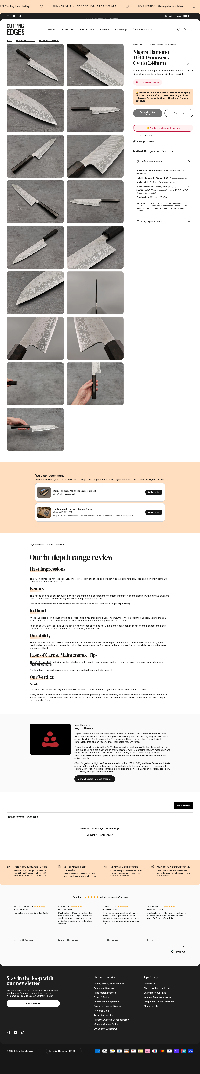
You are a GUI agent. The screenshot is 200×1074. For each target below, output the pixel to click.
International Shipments (106, 1001)
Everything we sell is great (108, 1006)
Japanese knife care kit (99, 670)
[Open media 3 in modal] (35, 110)
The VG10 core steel (40, 662)
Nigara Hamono (139, 45)
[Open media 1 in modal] (35, 65)
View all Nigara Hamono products (94, 779)
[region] (100, 924)
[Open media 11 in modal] (35, 292)
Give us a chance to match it (126, 872)
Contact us (149, 983)
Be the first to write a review (100, 834)
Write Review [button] (183, 805)
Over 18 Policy (101, 997)
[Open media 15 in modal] (35, 383)
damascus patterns (148, 752)
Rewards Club (101, 1010)
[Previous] (66, 16)
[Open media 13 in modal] (35, 338)
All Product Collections (25, 41)
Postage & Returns (145, 141)
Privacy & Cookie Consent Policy (111, 1019)
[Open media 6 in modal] (95, 156)
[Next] (134, 16)
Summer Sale (39, 6)
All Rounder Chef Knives (49, 41)
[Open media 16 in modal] (95, 383)
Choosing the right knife (157, 988)
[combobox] (179, 16)
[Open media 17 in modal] (35, 429)
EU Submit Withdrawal (106, 1028)
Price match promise (105, 992)
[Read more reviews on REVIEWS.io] (179, 951)
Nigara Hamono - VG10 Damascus (164, 45)
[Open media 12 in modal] (95, 292)
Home (9, 41)
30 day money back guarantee (79, 875)
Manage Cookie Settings (107, 1024)
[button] (100, 834)
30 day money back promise (109, 983)
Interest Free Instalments (157, 997)
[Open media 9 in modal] (35, 247)
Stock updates (151, 1006)
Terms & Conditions (104, 1015)
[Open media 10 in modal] (95, 247)
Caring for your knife (155, 992)
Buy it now (179, 113)
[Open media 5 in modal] (35, 156)
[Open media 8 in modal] (95, 201)
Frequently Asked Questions (159, 1001)
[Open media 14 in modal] (95, 338)
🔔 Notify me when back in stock (163, 128)
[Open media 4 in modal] (95, 110)
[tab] (15, 817)
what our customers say (35, 875)
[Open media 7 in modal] (35, 201)
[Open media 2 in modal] (95, 65)
